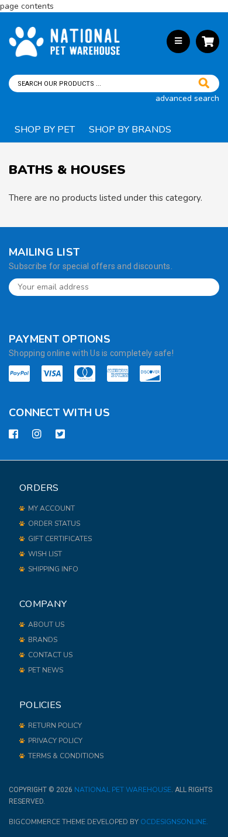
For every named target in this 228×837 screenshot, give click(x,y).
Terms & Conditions (65, 756)
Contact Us (50, 655)
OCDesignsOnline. (174, 821)
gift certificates (60, 538)
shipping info (53, 569)
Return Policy (55, 725)
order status (54, 523)
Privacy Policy (55, 740)
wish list (45, 554)
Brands (42, 639)
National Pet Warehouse (122, 789)
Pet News (45, 670)
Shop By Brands (130, 129)
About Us (46, 624)
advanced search (187, 98)
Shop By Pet (45, 129)
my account (51, 508)
